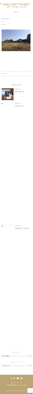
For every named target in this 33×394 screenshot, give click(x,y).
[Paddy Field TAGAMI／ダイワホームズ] (16, 4)
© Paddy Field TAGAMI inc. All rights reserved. (16, 390)
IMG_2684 (5, 73)
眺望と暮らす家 (19, 91)
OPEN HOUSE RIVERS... (22, 228)
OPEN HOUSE (19, 106)
